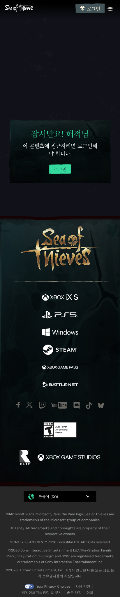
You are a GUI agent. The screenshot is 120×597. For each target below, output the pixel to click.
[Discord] (77, 405)
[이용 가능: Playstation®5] (60, 315)
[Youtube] (59, 405)
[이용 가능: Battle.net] (60, 385)
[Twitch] (42, 405)
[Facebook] (18, 404)
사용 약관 (82, 586)
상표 (90, 592)
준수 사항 (74, 592)
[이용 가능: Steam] (60, 350)
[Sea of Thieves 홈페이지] (39, 8)
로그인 (93, 8)
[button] (60, 496)
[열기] (110, 9)
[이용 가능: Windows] (60, 333)
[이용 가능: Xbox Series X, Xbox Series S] (60, 297)
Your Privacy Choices (53, 586)
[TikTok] (89, 405)
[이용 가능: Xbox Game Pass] (60, 368)
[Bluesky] (101, 405)
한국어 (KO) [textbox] (48, 496)
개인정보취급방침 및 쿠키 (42, 592)
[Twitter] (29, 404)
